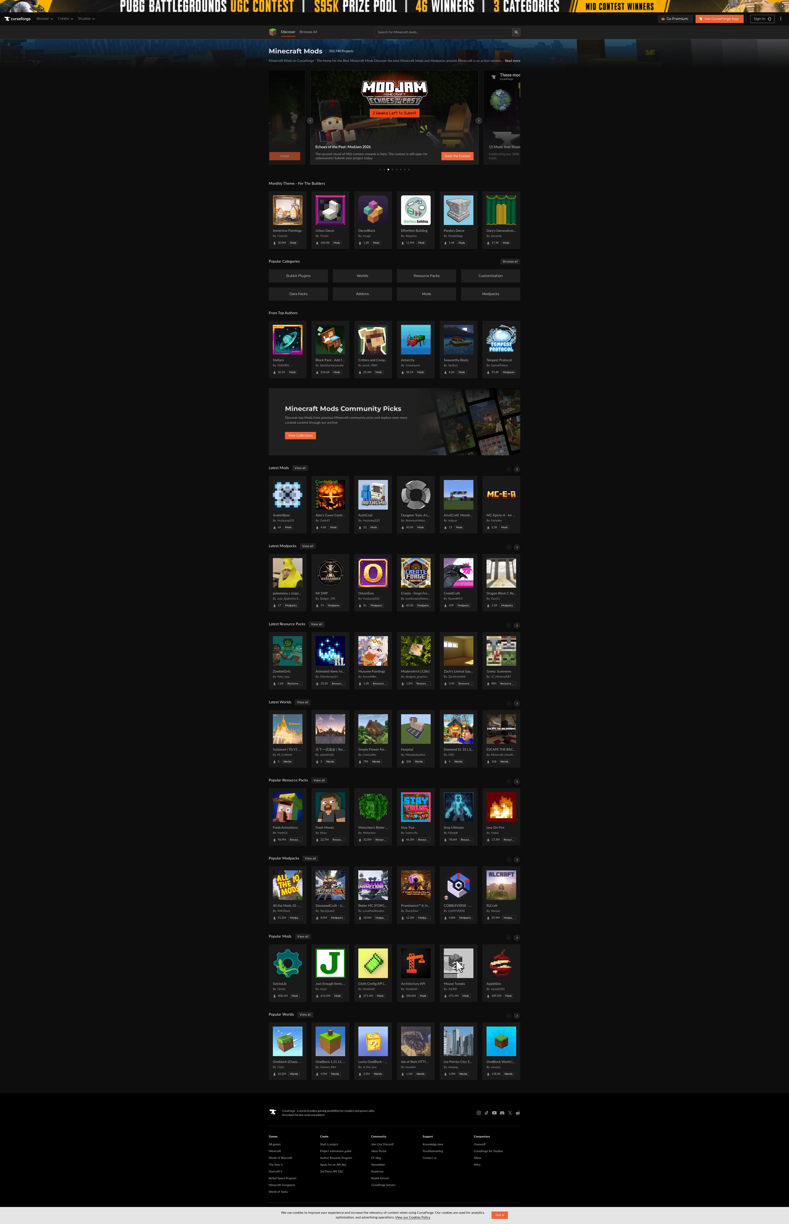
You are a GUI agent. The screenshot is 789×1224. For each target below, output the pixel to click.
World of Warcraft (280, 1158)
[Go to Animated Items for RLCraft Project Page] (330, 661)
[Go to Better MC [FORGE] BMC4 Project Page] (373, 895)
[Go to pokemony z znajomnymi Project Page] (288, 582)
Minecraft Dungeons (282, 1185)
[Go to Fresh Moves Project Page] (330, 817)
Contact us (429, 1158)
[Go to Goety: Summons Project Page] (501, 661)
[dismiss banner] (782, 6)
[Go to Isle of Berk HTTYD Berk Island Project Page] (416, 1051)
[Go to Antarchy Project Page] (416, 349)
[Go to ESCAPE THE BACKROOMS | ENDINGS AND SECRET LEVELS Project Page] (501, 739)
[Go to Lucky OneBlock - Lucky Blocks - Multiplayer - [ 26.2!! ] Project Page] (373, 1051)
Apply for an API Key (333, 1164)
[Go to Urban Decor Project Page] (330, 220)
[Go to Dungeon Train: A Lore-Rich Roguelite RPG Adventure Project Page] (416, 504)
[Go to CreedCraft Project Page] (459, 582)
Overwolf (480, 1144)
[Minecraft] (273, 32)
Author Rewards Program (336, 1158)
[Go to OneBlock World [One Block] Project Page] (501, 1051)
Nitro (477, 1164)
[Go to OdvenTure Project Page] (373, 582)
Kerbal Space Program (282, 1178)
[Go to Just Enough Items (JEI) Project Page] (330, 973)
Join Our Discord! (382, 1144)
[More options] (781, 19)
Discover (288, 32)
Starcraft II (275, 1171)
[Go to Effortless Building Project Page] (416, 220)
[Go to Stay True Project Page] (416, 817)
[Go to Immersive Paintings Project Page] (288, 220)
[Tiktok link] (486, 1112)
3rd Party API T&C (331, 1171)
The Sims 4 (276, 1164)
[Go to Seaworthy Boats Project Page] (459, 349)
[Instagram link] (478, 1112)
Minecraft (275, 1151)
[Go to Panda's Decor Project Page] (459, 220)
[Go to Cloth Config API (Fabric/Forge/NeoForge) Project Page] (373, 973)
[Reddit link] (517, 1112)
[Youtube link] (494, 1112)
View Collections (300, 435)
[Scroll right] (517, 469)
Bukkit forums (380, 1178)
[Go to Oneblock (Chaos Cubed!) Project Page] (288, 1051)
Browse (43, 19)
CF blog (376, 1158)
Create (63, 19)
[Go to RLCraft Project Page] (501, 895)
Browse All (308, 32)
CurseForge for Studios (488, 1151)
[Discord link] (502, 1112)
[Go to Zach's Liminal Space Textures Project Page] (459, 661)
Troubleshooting (433, 1151)
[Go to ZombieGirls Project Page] (288, 661)
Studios (84, 19)
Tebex (477, 1158)
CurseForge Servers (383, 1185)
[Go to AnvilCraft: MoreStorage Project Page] (459, 504)
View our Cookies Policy (412, 1217)
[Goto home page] (18, 19)
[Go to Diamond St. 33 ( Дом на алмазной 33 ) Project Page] (459, 739)
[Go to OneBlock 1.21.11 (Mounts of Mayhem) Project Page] (330, 1051)
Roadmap (377, 1171)
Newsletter (378, 1164)
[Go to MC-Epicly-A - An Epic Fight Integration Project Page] (501, 504)
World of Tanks (278, 1192)
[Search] (516, 32)
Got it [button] (500, 1215)
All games (275, 1144)
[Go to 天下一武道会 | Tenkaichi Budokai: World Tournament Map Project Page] (330, 739)
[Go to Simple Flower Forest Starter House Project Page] (373, 739)
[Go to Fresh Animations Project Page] (288, 817)
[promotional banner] (394, 6)
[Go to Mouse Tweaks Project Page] (459, 973)
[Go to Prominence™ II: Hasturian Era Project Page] (416, 895)
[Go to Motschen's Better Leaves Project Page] (373, 817)
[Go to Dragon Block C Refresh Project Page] (501, 582)
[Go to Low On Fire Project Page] (501, 817)
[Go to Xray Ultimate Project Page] (459, 817)
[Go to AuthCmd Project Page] (373, 504)
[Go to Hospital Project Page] (416, 739)
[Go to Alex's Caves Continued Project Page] (330, 504)
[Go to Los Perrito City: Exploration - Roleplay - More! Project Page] (459, 1051)
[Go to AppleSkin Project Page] (501, 973)
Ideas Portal (378, 1151)
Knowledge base (433, 1144)
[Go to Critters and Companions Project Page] (373, 349)
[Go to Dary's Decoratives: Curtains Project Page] (501, 220)
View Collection (446, 156)
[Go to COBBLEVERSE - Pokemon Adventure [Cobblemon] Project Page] (459, 895)
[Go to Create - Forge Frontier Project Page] (416, 582)
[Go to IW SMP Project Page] (330, 582)
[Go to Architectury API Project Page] (416, 973)
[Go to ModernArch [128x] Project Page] (416, 661)
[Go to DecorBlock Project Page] (373, 220)
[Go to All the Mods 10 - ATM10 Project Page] (288, 895)
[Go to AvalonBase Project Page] (288, 504)
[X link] (510, 1112)
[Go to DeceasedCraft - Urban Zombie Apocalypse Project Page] (330, 895)
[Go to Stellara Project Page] (288, 349)
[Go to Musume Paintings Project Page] (373, 661)
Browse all (510, 261)
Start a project (329, 1144)
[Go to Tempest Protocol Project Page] (501, 349)
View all (300, 468)
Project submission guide (335, 1151)
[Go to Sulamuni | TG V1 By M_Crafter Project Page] (288, 739)
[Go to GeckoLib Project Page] (288, 973)
